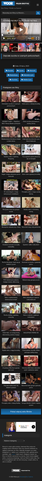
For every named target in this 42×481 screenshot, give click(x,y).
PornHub (14, 79)
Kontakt (22, 476)
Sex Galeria (29, 476)
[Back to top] (36, 475)
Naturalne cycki (28, 75)
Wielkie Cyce (27, 79)
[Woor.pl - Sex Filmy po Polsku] (17, 4)
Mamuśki (32, 70)
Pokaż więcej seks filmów (21, 412)
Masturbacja (13, 75)
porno (13, 454)
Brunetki (10, 70)
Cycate (21, 70)
